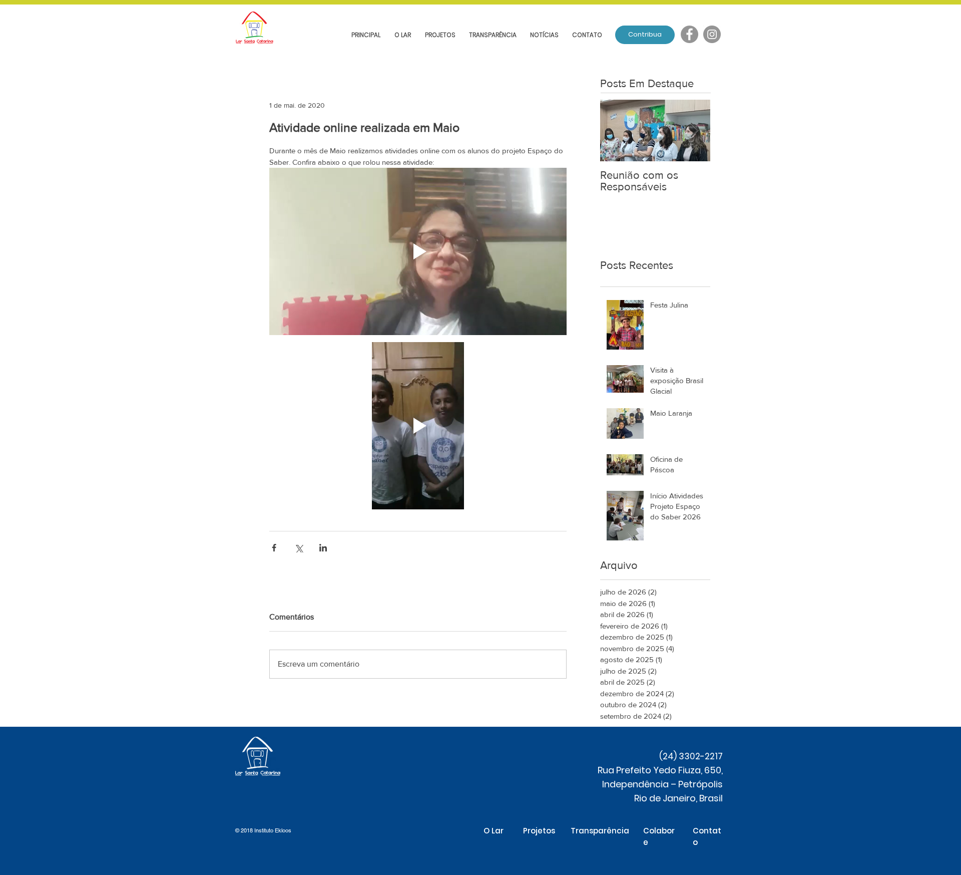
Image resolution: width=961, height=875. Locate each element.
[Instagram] (712, 34)
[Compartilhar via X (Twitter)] (298, 547)
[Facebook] (689, 34)
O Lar (494, 830)
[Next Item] (694, 130)
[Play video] (418, 251)
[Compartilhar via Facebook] (274, 547)
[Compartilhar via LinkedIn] (323, 547)
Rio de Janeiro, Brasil (678, 798)
